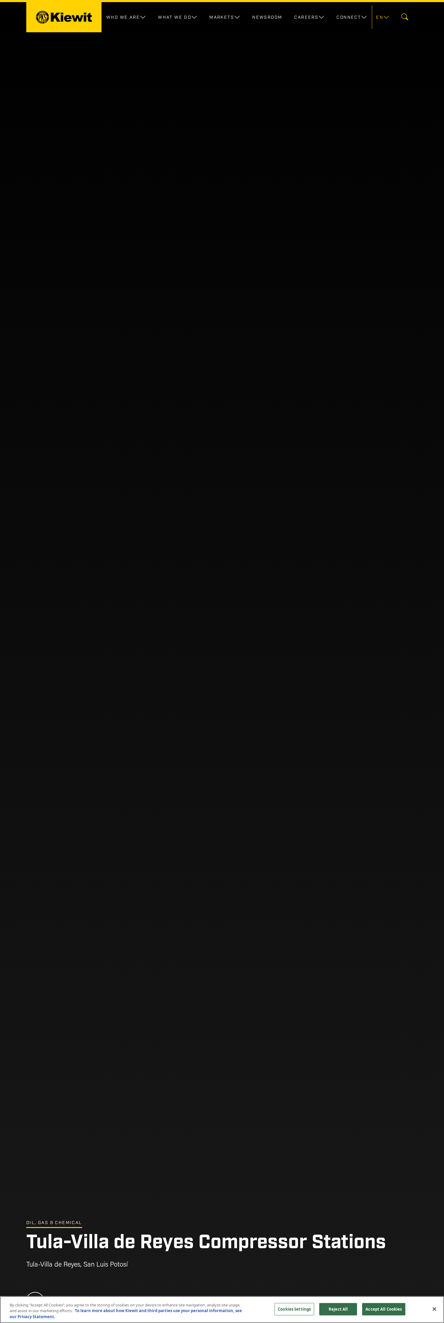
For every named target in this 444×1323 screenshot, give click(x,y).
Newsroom (267, 17)
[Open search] (405, 17)
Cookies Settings (294, 1309)
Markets (221, 17)
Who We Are (123, 17)
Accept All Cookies (383, 1309)
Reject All (338, 1309)
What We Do (174, 17)
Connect (348, 17)
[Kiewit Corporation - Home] (63, 17)
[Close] (434, 1308)
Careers (306, 17)
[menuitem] (382, 17)
